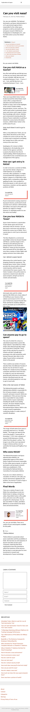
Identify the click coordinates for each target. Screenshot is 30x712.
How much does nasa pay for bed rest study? (14, 665)
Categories (4, 694)
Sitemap (3, 696)
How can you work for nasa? (9, 668)
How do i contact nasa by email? (10, 662)
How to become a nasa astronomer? (11, 652)
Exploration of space (7, 2)
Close (13, 42)
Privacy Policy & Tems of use (9, 699)
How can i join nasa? (7, 660)
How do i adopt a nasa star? (9, 670)
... (3, 558)
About (2, 689)
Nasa (6, 531)
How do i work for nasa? (8, 657)
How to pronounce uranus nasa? (10, 655)
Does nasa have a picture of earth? (11, 677)
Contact (3, 691)
